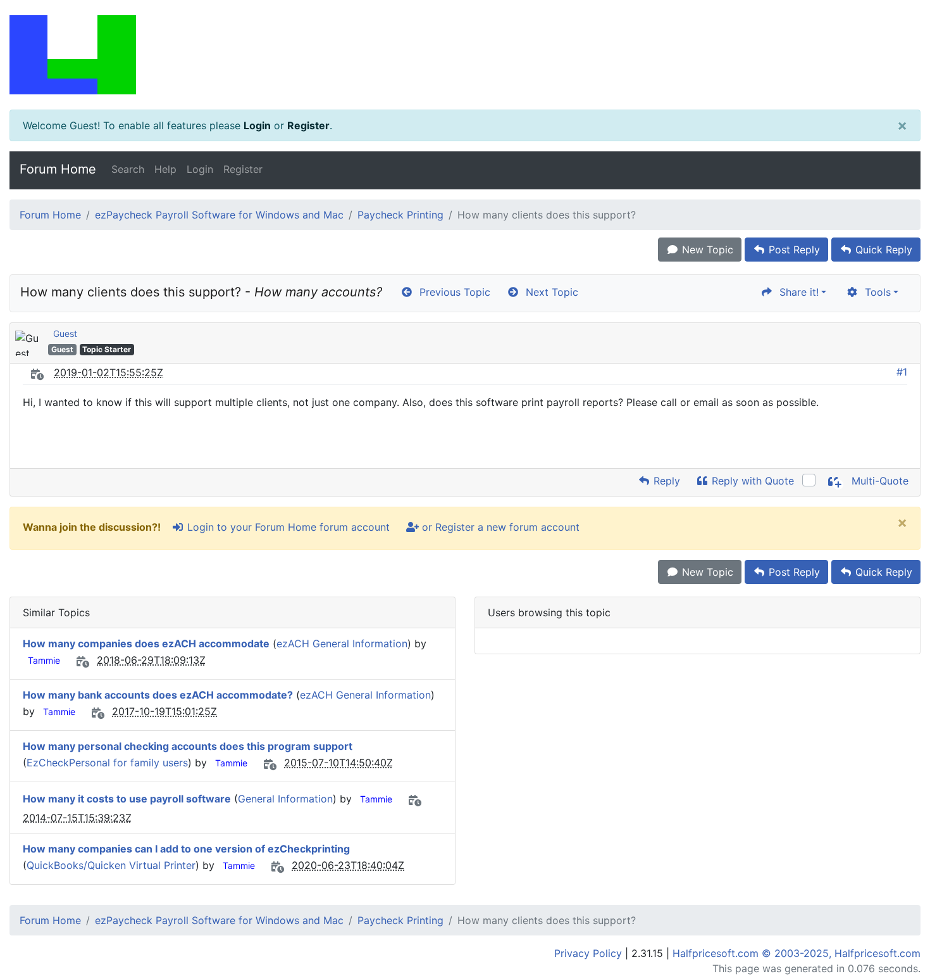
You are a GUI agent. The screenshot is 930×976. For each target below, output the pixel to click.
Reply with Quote (751, 480)
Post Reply (793, 249)
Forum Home (58, 169)
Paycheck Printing (400, 214)
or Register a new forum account (499, 527)
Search (127, 169)
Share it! (796, 292)
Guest (65, 333)
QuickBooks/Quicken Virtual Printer (111, 865)
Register (308, 125)
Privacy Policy (588, 953)
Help (165, 169)
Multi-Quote (878, 480)
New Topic (706, 249)
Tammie (44, 660)
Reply (665, 480)
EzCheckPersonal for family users (107, 762)
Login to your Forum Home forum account (287, 527)
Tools (875, 292)
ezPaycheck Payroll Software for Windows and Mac (219, 214)
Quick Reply (882, 249)
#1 (901, 371)
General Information (285, 798)
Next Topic (548, 292)
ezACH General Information (341, 643)
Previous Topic (451, 292)
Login (257, 125)
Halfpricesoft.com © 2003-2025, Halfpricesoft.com (797, 953)
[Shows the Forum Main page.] (465, 54)
